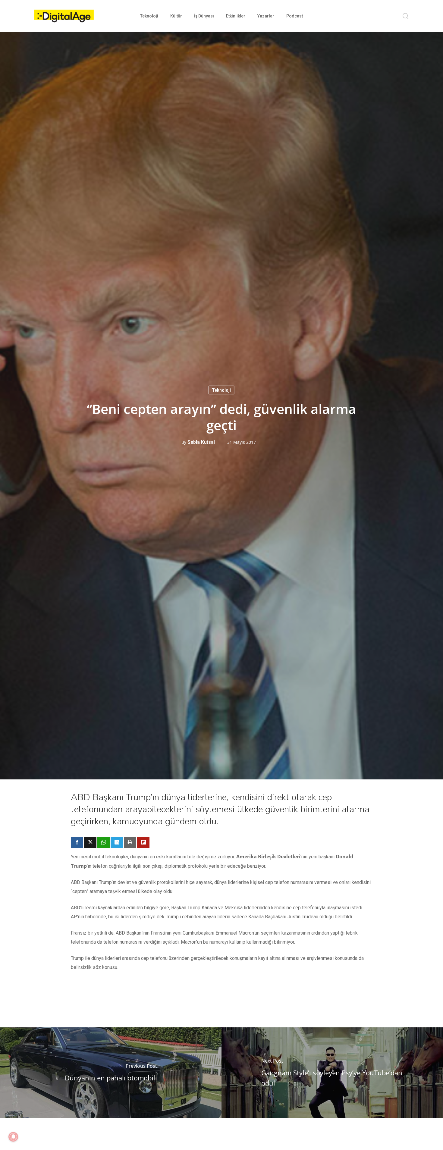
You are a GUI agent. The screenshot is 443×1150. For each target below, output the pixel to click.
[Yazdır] (130, 842)
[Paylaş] (77, 842)
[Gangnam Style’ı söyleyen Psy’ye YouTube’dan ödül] (332, 1072)
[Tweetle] (90, 842)
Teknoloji (221, 389)
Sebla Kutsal (201, 442)
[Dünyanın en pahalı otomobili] (111, 1072)
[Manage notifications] (13, 1137)
